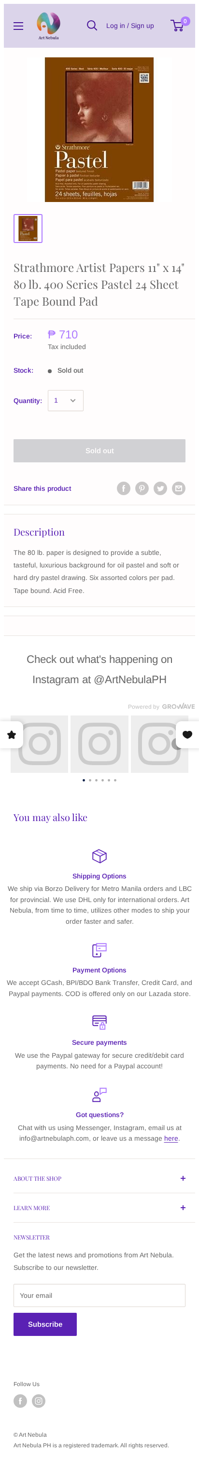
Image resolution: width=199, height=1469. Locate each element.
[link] (39, 744)
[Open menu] (18, 26)
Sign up (142, 25)
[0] (177, 25)
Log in (115, 25)
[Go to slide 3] (96, 779)
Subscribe (45, 1324)
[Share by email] (178, 488)
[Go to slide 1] (84, 779)
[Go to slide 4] (102, 779)
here (171, 1138)
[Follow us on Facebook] (20, 1401)
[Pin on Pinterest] (142, 488)
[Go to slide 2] (90, 779)
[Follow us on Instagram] (38, 1401)
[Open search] (92, 25)
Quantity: (28, 400)
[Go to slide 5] (109, 779)
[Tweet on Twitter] (160, 488)
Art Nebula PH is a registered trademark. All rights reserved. (91, 1445)
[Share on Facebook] (123, 488)
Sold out (99, 450)
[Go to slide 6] (115, 779)
